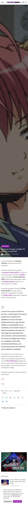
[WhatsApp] (14, 397)
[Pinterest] (10, 397)
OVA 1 (3, 379)
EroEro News (7, 254)
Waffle (4, 393)
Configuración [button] (7, 501)
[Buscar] (25, 2)
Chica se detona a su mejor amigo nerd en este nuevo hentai (18, 481)
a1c (10, 390)
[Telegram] (6, 401)
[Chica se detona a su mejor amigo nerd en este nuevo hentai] (5, 482)
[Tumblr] (18, 397)
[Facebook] (2, 397)
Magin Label (17, 390)
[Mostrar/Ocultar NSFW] (23, 2)
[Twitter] (6, 397)
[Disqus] (14, 428)
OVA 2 (3, 384)
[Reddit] (22, 397)
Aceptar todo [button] (17, 501)
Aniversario (5, 246)
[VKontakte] (2, 401)
